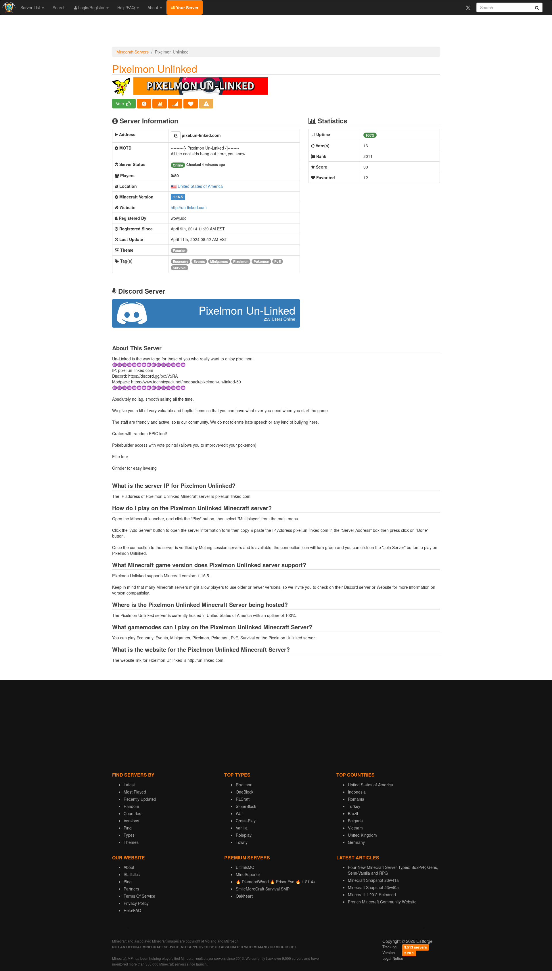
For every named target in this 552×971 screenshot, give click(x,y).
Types (129, 835)
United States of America (200, 186)
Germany (356, 842)
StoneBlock (246, 806)
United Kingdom (362, 835)
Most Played (135, 792)
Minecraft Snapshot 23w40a (373, 887)
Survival (179, 267)
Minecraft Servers (132, 52)
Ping (128, 828)
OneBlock (244, 792)
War (239, 813)
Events (199, 261)
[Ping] (175, 103)
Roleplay (244, 835)
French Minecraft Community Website (382, 902)
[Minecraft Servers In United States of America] (174, 186)
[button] (176, 135)
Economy (180, 261)
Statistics (132, 874)
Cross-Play (246, 820)
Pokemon (261, 261)
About (153, 7)
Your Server (186, 7)
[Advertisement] (276, 32)
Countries (132, 813)
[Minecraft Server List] (8, 7)
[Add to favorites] (190, 103)
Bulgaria (355, 820)
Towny (242, 842)
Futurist (179, 250)
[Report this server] (206, 103)
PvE (277, 261)
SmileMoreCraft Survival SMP (263, 889)
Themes (131, 842)
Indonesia (357, 792)
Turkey (354, 806)
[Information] (144, 103)
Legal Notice (392, 958)
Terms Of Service (139, 896)
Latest (129, 784)
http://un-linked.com (189, 207)
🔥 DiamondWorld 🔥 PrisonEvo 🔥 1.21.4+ (275, 881)
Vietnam (355, 828)
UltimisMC (245, 867)
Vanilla (242, 828)
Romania (356, 799)
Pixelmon (240, 261)
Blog (128, 881)
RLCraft (243, 799)
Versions (131, 820)
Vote (120, 103)
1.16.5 (178, 197)
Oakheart (244, 896)
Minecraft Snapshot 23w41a (373, 880)
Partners (131, 889)
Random (131, 806)
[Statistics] (159, 103)
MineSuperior (248, 874)
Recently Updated (140, 799)
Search (59, 7)
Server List (30, 7)
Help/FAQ (126, 7)
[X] (468, 7)
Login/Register (91, 7)
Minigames (219, 261)
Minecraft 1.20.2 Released (372, 894)
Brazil (353, 813)
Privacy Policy (136, 903)
